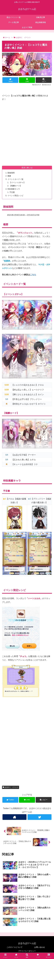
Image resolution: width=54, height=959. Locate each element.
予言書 (12, 192)
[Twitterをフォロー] (39, 817)
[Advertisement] (27, 131)
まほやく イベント (11, 787)
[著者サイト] (14, 817)
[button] (49, 500)
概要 (9, 176)
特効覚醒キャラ (14, 189)
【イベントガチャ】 (17, 182)
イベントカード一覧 (15, 179)
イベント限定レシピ (15, 196)
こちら (33, 274)
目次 (24, 168)
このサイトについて (14, 947)
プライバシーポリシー (27, 951)
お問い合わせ (39, 947)
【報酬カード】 (15, 186)
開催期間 (11, 173)
